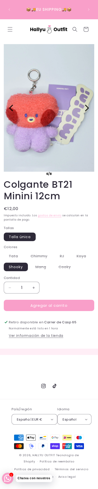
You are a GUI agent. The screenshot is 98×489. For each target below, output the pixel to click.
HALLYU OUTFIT (43, 455)
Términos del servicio (71, 469)
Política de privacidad (32, 469)
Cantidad (12, 277)
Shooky (16, 266)
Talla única (20, 236)
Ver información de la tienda (36, 335)
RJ (64, 256)
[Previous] (11, 108)
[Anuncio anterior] (9, 9)
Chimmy (42, 256)
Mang (43, 267)
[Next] (87, 108)
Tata (16, 256)
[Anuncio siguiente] (88, 9)
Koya (84, 256)
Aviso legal (67, 477)
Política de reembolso (57, 461)
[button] (10, 29)
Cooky (67, 267)
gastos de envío (50, 215)
